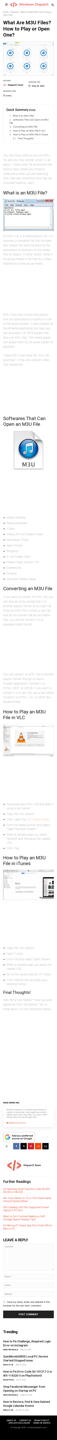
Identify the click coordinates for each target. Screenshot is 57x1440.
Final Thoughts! (26, 138)
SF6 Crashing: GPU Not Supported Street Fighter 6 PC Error (26, 1209)
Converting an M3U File (25, 126)
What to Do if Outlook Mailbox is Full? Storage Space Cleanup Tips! (24, 1218)
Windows (15, 12)
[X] (23, 1146)
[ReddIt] (38, 1146)
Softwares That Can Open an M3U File (29, 121)
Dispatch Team (15, 84)
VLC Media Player (38, 819)
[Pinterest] (31, 1146)
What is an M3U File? (23, 115)
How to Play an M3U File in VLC (29, 130)
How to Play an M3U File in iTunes (30, 134)
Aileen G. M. (8, 1364)
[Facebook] (16, 1146)
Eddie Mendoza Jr (10, 1349)
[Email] (45, 1146)
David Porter (8, 1379)
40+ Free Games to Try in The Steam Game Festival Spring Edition (27, 1200)
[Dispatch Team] (5, 84)
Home (6, 12)
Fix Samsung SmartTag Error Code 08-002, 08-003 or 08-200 (26, 1191)
